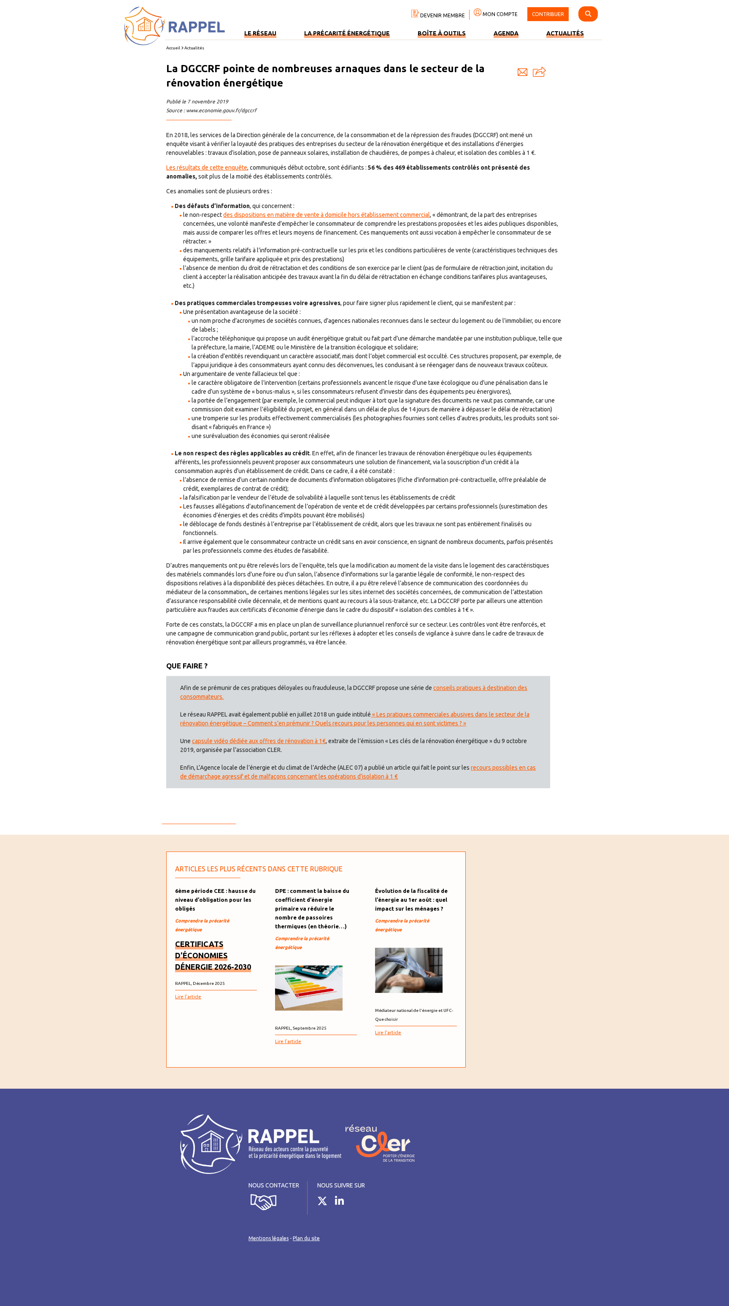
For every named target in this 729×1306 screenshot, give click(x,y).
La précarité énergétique (347, 33)
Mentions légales (268, 1238)
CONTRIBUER (548, 14)
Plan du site (306, 1238)
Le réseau (260, 33)
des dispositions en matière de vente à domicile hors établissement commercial (326, 214)
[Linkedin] (342, 1202)
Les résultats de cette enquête (206, 167)
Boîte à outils (442, 33)
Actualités (565, 33)
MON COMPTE (499, 14)
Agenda (506, 33)
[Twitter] (325, 1202)
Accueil (173, 48)
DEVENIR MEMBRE (442, 15)
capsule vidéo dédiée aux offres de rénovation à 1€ (259, 741)
